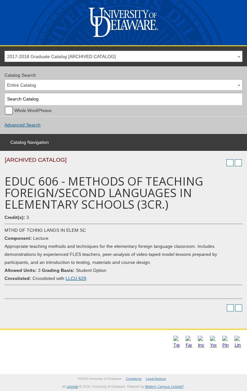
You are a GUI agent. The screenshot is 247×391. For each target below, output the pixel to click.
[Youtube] (213, 345)
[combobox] (123, 56)
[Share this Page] (221, 162)
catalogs (72, 386)
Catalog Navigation (29, 142)
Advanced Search (23, 124)
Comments (134, 378)
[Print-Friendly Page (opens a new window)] (229, 162)
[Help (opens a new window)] (238, 162)
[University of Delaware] (123, 38)
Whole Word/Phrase (32, 111)
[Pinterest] (225, 345)
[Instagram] (201, 345)
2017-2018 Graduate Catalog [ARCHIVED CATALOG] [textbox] (61, 56)
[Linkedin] (237, 345)
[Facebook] (189, 345)
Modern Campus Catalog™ (164, 386)
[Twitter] (176, 345)
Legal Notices (156, 378)
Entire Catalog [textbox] (21, 85)
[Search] (236, 99)
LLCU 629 (76, 278)
